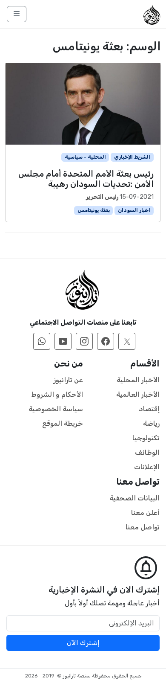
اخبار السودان (134, 210)
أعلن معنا (145, 513)
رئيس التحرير (102, 197)
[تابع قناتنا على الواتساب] (41, 341)
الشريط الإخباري (132, 157)
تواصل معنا (143, 527)
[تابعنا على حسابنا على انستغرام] (84, 341)
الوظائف (147, 452)
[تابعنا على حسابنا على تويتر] (126, 341)
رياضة (151, 423)
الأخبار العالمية (138, 394)
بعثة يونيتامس (93, 210)
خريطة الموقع (62, 423)
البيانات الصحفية (134, 498)
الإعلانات (147, 467)
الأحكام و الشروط (57, 394)
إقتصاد (149, 409)
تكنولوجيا (146, 438)
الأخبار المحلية (138, 380)
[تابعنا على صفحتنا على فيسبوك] (105, 341)
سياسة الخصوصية (56, 409)
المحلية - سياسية (85, 157)
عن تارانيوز (68, 380)
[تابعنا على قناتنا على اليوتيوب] (63, 341)
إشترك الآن (83, 643)
